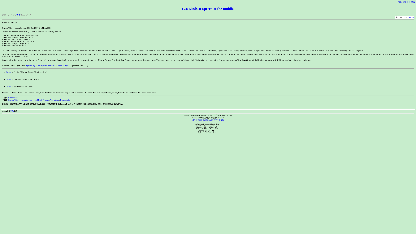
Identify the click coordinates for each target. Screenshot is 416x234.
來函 (12, 111)
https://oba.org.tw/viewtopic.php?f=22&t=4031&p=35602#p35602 (48, 66)
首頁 (400, 2)
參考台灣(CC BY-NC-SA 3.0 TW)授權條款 (208, 120)
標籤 (413, 2)
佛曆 (18, 15)
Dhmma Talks (65, 100)
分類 (408, 2)
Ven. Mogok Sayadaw (41, 100)
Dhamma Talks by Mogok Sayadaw (20, 100)
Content (8, 72)
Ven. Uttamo (54, 100)
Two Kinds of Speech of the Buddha (208, 9)
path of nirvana (13, 98)
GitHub (411, 17)
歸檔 (404, 2)
